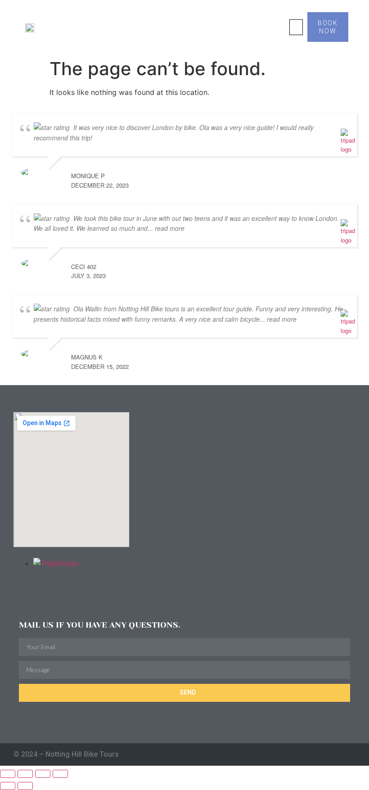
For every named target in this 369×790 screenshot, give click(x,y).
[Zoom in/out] (7, 774)
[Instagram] (317, 754)
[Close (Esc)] (60, 774)
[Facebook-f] (334, 754)
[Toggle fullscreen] (25, 774)
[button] (296, 27)
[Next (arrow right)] (25, 786)
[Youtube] (352, 754)
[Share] (42, 774)
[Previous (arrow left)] (7, 786)
